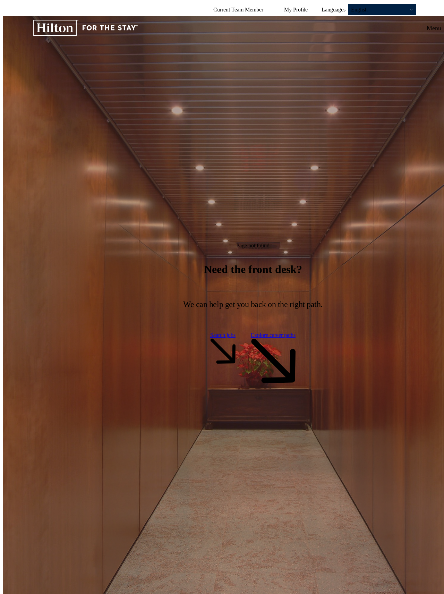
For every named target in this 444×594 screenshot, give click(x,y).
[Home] (85, 28)
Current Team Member (238, 9)
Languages (333, 9)
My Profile (296, 9)
